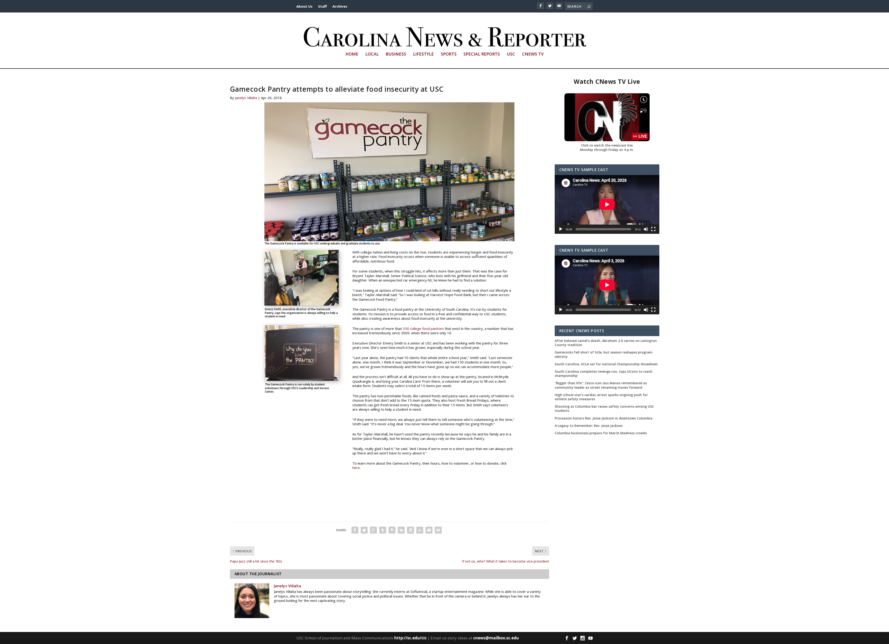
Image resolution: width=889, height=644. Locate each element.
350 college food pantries (423, 328)
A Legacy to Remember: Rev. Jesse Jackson (589, 426)
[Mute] (646, 229)
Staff (322, 6)
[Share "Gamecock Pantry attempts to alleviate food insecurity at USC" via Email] (429, 530)
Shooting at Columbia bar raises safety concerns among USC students (604, 408)
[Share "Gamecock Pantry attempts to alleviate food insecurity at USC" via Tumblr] (382, 530)
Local (372, 54)
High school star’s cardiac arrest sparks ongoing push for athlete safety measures (601, 397)
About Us (304, 6)
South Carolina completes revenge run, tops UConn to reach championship (603, 373)
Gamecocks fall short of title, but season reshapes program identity (603, 354)
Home (351, 54)
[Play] (560, 229)
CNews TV (533, 54)
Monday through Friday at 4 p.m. (607, 149)
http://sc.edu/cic (410, 638)
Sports (449, 54)
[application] (607, 204)
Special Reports (481, 54)
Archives (339, 6)
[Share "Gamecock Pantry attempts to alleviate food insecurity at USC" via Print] (438, 530)
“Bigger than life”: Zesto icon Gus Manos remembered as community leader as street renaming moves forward (601, 385)
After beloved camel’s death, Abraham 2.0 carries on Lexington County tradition (606, 343)
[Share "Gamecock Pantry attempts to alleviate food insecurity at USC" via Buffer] (410, 530)
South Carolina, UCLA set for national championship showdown (606, 364)
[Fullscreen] (653, 229)
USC (511, 54)
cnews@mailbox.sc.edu (496, 638)
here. (356, 467)
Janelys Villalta (246, 97)
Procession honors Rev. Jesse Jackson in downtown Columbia (603, 418)
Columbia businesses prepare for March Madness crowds (601, 433)
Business (396, 54)
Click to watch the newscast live (607, 145)
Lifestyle (423, 54)
